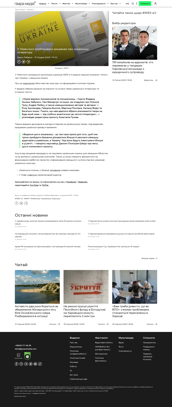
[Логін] (155, 3)
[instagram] (21, 364)
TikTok (45, 185)
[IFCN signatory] (27, 356)
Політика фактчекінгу (100, 359)
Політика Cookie (77, 358)
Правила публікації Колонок (147, 356)
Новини (42, 3)
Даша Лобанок (25, 57)
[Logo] (25, 3)
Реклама (74, 362)
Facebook (71, 182)
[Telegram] (28, 61)
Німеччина (36, 198)
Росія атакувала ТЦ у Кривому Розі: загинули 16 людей (113, 246)
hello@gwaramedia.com (25, 349)
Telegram (82, 182)
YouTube (34, 185)
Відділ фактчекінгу (104, 342)
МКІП (27, 198)
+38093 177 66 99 (23, 345)
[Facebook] (19, 61)
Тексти (54, 3)
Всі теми (74, 375)
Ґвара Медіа (20, 9)
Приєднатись (149, 342)
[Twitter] (23, 61)
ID (71, 371)
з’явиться (32, 175)
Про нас (114, 3)
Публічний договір (78, 379)
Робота (73, 366)
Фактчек (66, 3)
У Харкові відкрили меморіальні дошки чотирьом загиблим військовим (121, 234)
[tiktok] (40, 364)
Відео (121, 342)
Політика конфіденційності (78, 352)
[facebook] (16, 364)
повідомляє (29, 83)
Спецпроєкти (125, 351)
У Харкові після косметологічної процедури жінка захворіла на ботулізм (121, 221)
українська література (51, 198)
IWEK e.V (19, 198)
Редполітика (76, 347)
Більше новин (148, 258)
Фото (121, 347)
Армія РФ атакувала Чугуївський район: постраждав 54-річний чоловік (48, 246)
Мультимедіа (81, 3)
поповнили (55, 170)
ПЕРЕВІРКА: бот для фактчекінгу (102, 348)
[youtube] (35, 364)
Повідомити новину (148, 348)
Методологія (101, 354)
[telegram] (26, 364)
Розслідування (98, 3)
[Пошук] (132, 3)
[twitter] (30, 364)
